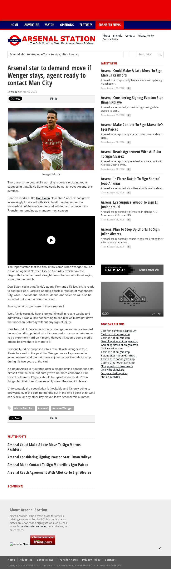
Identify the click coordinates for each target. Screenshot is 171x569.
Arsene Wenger (62, 408)
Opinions (67, 24)
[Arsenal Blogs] (43, 544)
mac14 (15, 91)
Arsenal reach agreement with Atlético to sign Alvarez (49, 472)
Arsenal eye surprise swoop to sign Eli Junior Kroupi (129, 204)
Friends (117, 35)
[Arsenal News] (20, 544)
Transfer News (109, 24)
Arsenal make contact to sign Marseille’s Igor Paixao (48, 464)
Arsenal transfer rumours (32, 526)
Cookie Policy (110, 39)
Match (49, 24)
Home (14, 24)
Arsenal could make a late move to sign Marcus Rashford (44, 446)
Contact (130, 35)
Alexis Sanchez (24, 408)
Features (86, 24)
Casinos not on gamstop (115, 334)
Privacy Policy (146, 35)
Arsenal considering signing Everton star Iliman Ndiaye (49, 457)
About (106, 35)
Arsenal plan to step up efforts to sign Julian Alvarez (44, 54)
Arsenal (43, 408)
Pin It (53, 98)
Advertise (31, 24)
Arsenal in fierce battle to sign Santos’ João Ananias (130, 181)
